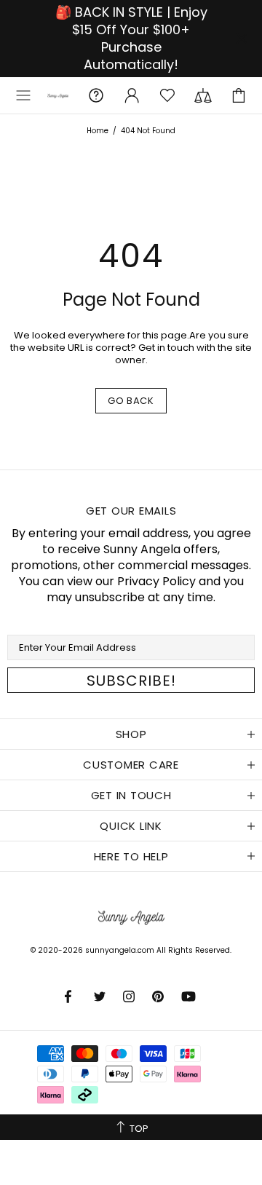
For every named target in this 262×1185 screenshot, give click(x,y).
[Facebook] (72, 996)
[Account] (131, 95)
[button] (23, 95)
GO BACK (131, 401)
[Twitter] (101, 996)
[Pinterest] (159, 996)
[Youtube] (189, 996)
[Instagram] (130, 996)
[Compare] (203, 95)
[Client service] (96, 95)
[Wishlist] (167, 95)
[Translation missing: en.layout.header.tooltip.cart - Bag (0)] (238, 95)
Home (97, 130)
